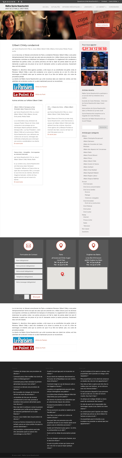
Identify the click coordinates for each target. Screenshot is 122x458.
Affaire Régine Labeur (90, 175)
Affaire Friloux (87, 158)
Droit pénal (59, 49)
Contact (104, 1)
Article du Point (40, 94)
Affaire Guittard (88, 167)
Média (65, 49)
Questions (85, 231)
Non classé (85, 229)
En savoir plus (18, 143)
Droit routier (87, 212)
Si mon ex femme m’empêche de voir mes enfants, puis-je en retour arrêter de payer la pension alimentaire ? (28, 424)
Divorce (87, 192)
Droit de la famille (89, 189)
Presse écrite (87, 220)
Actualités (55, 7)
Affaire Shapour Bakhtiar (91, 178)
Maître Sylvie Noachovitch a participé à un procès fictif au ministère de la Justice (94, 96)
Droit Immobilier (88, 201)
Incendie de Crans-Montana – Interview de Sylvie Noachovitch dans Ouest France (94, 103)
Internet (86, 217)
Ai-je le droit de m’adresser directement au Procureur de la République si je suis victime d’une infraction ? (61, 379)
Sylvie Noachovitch (21, 49)
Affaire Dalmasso (88, 141)
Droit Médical (87, 206)
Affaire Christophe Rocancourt (93, 138)
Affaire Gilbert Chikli (43, 49)
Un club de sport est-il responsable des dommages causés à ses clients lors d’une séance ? (94, 406)
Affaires (52, 49)
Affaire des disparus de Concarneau (94, 149)
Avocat (35, 114)
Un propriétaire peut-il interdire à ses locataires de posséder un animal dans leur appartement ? (94, 421)
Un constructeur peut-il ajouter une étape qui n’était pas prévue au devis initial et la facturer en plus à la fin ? (94, 414)
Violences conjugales (92, 198)
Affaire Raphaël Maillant (91, 173)
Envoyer (36, 297)
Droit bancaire (88, 184)
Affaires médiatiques (71, 7)
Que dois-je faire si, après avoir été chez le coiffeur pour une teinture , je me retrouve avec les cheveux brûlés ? (94, 386)
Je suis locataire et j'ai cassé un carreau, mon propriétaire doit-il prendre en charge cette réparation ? (95, 374)
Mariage (87, 195)
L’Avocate (88, 7)
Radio (28, 116)
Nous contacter (102, 25)
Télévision (86, 226)
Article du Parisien (41, 86)
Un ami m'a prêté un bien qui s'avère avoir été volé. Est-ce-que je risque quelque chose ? (60, 446)
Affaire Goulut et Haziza (91, 164)
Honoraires (114, 7)
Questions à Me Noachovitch (87, 1)
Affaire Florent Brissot (90, 155)
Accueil (46, 7)
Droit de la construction (92, 203)
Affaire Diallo (87, 152)
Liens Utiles (113, 1)
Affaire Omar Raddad (90, 170)
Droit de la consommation (91, 187)
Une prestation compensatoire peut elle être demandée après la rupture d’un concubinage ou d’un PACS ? (27, 432)
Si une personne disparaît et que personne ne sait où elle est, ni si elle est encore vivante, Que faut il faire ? (94, 394)
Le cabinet (100, 7)
